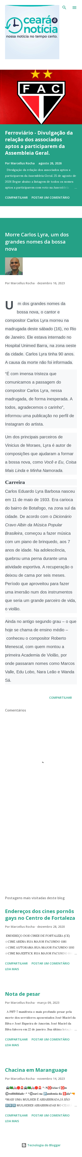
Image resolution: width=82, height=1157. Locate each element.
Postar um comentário (51, 197)
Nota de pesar (22, 993)
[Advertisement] (41, 852)
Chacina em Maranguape (36, 1069)
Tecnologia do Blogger (43, 1145)
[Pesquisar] (64, 7)
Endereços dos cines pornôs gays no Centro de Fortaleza (40, 914)
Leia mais (12, 969)
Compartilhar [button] (16, 197)
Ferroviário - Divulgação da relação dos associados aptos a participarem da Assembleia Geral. (39, 142)
